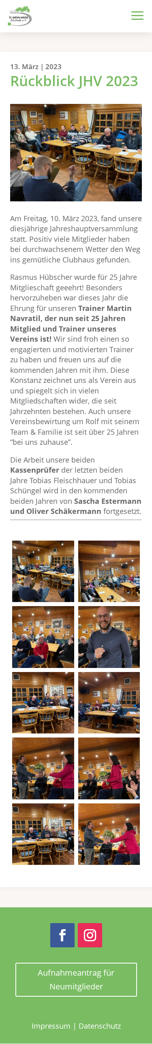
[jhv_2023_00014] (109, 703)
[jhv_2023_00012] (109, 637)
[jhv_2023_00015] (43, 768)
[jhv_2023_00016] (109, 768)
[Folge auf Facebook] (62, 935)
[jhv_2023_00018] (109, 834)
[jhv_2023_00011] (43, 637)
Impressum (51, 1026)
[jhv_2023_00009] (43, 571)
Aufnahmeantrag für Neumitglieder (76, 979)
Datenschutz (100, 1026)
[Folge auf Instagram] (90, 935)
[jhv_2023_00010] (109, 571)
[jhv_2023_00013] (43, 703)
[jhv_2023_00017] (43, 834)
